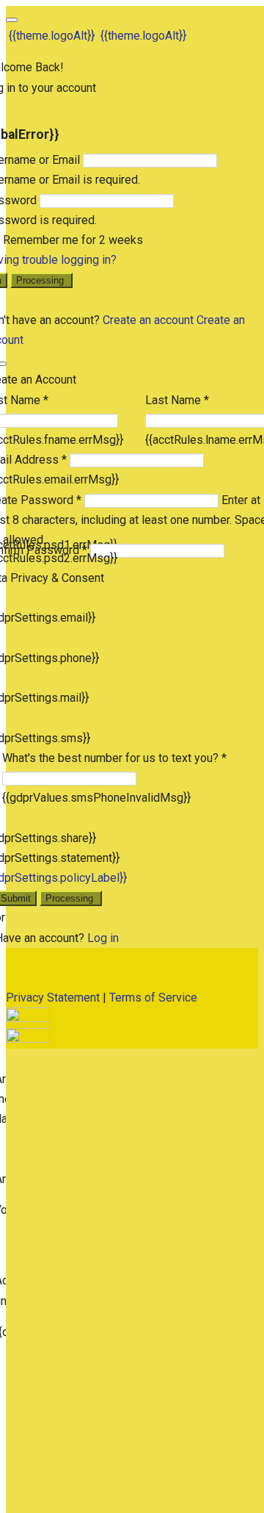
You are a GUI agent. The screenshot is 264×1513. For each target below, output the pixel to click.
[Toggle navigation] (12, 20)
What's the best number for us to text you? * (114, 758)
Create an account (148, 320)
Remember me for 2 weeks (73, 240)
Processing (41, 280)
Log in (103, 938)
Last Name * (177, 400)
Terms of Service (153, 998)
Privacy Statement (53, 998)
